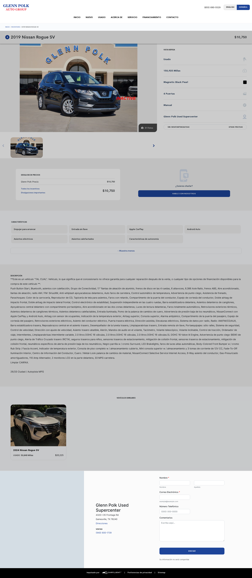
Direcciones (101, 523)
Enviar (192, 551)
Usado (102, 17)
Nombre (164, 477)
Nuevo (89, 17)
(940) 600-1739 (104, 532)
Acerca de (116, 17)
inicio (77, 17)
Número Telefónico (168, 506)
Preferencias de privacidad (138, 572)
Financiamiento (152, 17)
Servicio (132, 17)
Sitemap (159, 572)
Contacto (172, 17)
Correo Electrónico (169, 492)
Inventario (15, 27)
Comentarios (165, 517)
